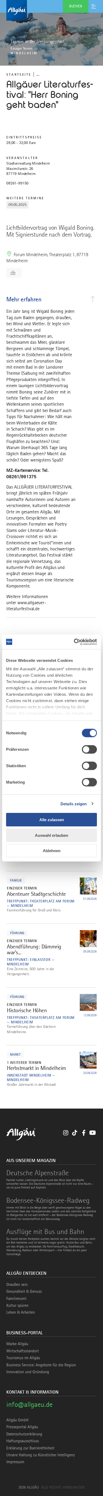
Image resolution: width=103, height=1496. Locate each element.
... (37, 74)
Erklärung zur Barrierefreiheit (30, 1448)
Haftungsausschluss (22, 1441)
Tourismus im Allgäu (23, 1357)
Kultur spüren (17, 1305)
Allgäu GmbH (17, 1420)
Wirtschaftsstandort (22, 1351)
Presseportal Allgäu (22, 1427)
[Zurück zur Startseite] (51, 10)
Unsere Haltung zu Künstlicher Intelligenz (40, 1455)
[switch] (89, 749)
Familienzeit (16, 1298)
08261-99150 (17, 183)
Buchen (75, 6)
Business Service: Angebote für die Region (41, 1365)
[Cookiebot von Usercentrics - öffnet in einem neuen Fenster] (74, 641)
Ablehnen (51, 850)
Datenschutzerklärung (24, 1434)
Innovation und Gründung (27, 1372)
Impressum (15, 1461)
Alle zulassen (51, 819)
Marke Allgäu (17, 1343)
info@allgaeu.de (29, 1404)
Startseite (18, 74)
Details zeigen (73, 803)
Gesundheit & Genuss (24, 1291)
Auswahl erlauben (51, 835)
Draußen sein (17, 1284)
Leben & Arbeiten (20, 1312)
